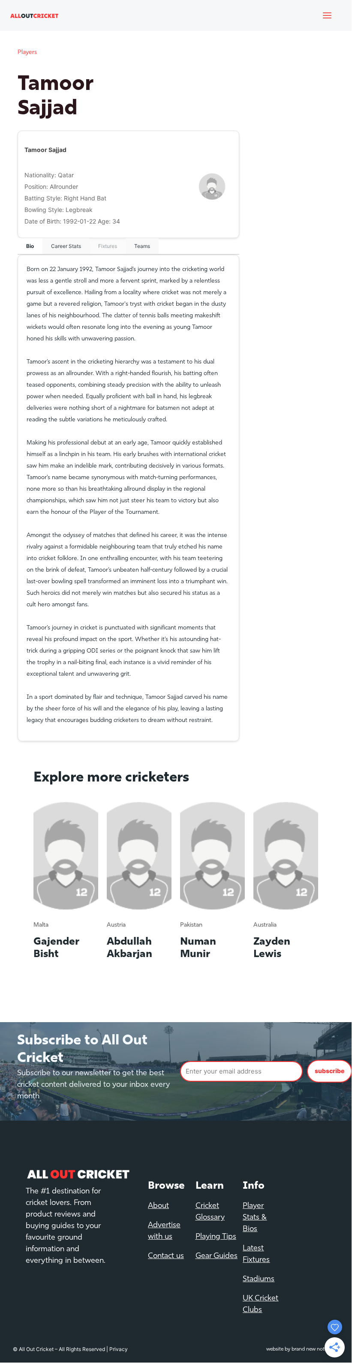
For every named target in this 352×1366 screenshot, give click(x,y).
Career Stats (66, 246)
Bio (30, 246)
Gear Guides (217, 1256)
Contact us (166, 1256)
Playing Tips (216, 1237)
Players (27, 52)
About (158, 1206)
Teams (142, 246)
